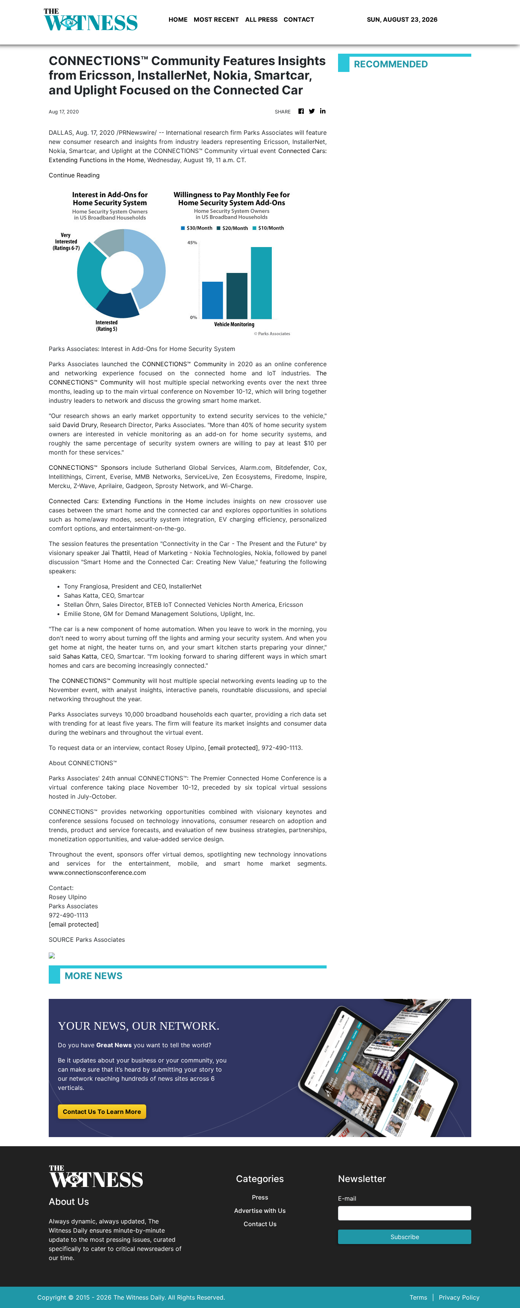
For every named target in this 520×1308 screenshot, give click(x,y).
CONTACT (299, 19)
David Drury (79, 425)
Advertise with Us (260, 1210)
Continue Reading (74, 175)
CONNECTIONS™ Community (184, 364)
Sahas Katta (80, 656)
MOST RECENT (216, 19)
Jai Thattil (115, 553)
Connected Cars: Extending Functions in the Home (126, 501)
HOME (178, 19)
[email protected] (233, 747)
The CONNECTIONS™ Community (97, 680)
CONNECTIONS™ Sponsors (88, 467)
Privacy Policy (459, 1297)
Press (260, 1197)
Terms (418, 1297)
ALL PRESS (261, 19)
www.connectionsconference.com (97, 872)
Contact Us (260, 1224)
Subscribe (405, 1237)
